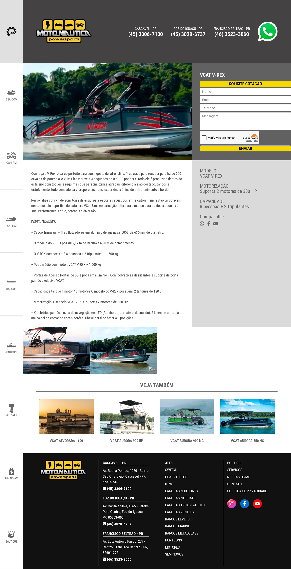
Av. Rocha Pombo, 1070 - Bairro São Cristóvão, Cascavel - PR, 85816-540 (126, 476)
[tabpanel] (66, 423)
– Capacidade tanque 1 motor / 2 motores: (61, 291)
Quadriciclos (176, 477)
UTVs (169, 484)
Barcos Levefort (179, 519)
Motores (172, 547)
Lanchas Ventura (180, 512)
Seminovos (174, 554)
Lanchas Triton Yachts (185, 505)
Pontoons (173, 540)
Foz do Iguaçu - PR (188, 32)
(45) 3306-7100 (118, 488)
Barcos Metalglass (181, 533)
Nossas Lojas (238, 477)
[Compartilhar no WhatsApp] (202, 223)
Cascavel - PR (145, 32)
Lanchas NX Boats (180, 498)
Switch (171, 470)
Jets (169, 463)
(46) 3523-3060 (118, 559)
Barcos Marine (177, 526)
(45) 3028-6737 (118, 524)
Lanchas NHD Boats (181, 491)
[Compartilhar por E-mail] (215, 223)
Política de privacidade (247, 491)
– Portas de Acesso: (45, 275)
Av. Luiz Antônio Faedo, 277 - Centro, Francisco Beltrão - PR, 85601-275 (125, 547)
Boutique (234, 463)
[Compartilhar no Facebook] (208, 223)
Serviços (234, 470)
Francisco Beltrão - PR (231, 32)
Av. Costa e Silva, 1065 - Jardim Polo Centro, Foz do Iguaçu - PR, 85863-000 (126, 512)
